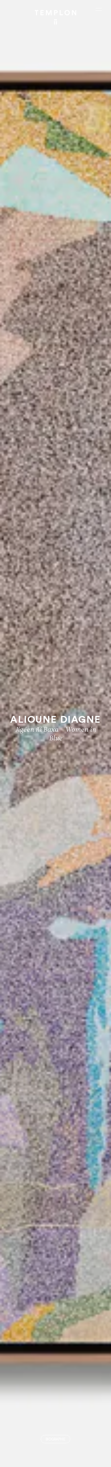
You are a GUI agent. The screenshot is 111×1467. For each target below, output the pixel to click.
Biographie (55, 1439)
